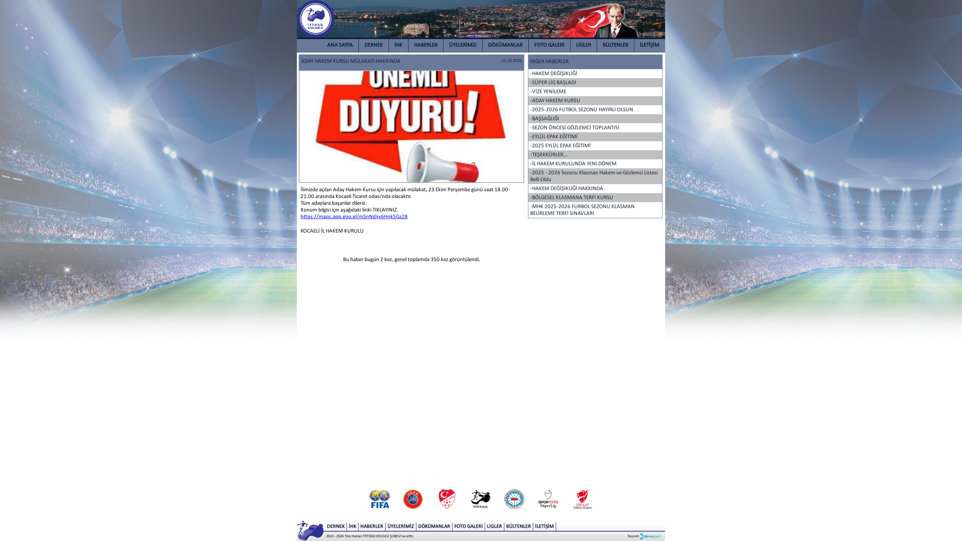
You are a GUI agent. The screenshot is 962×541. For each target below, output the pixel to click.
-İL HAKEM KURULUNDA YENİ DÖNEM (573, 164)
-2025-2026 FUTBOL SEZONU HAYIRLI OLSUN (581, 110)
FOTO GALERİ (549, 45)
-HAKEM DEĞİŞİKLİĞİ (553, 74)
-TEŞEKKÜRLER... (549, 155)
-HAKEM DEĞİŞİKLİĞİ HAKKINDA (566, 189)
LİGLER (583, 45)
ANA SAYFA (340, 45)
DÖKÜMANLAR (505, 45)
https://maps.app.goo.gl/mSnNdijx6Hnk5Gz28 (354, 217)
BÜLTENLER (615, 45)
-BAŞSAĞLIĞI (544, 119)
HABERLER (425, 45)
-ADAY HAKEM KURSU (555, 101)
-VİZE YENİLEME (548, 92)
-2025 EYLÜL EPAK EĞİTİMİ (560, 146)
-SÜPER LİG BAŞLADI (553, 83)
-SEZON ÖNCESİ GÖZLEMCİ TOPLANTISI (574, 128)
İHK (398, 45)
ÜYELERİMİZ (462, 45)
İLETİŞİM (649, 45)
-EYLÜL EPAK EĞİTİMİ (554, 137)
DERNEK (374, 45)
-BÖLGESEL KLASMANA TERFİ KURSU (571, 198)
